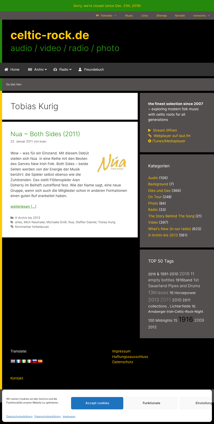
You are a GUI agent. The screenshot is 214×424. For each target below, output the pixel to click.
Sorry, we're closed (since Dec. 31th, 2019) (107, 6)
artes (18, 222)
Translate (106, 15)
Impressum (69, 416)
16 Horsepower (182, 293)
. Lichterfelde (179, 306)
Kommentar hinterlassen (32, 226)
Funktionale (151, 403)
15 (175, 320)
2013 (153, 299)
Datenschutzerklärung (19, 416)
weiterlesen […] (23, 206)
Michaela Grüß (56, 222)
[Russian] (34, 361)
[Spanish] (40, 361)
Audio (153, 178)
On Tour (155, 197)
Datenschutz (122, 362)
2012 (152, 327)
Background (158, 184)
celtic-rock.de (49, 35)
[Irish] (23, 361)
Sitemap (161, 15)
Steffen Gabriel (86, 222)
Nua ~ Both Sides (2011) (45, 134)
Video (153, 222)
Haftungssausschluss (130, 357)
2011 (165, 300)
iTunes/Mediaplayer (168, 141)
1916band (184, 280)
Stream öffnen (164, 130)
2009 (199, 320)
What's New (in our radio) (169, 229)
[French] (18, 361)
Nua (71, 222)
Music (129, 15)
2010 (176, 299)
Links (144, 15)
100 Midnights (160, 320)
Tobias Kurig (106, 222)
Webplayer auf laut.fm (172, 136)
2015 (152, 274)
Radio (153, 210)
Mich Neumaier (34, 222)
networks (199, 15)
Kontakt (180, 15)
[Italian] (29, 361)
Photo (153, 203)
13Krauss (158, 292)
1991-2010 (169, 274)
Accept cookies (97, 403)
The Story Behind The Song (171, 216)
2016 (184, 273)
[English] (12, 361)
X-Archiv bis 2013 (27, 217)
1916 (185, 319)
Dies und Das (159, 190)
